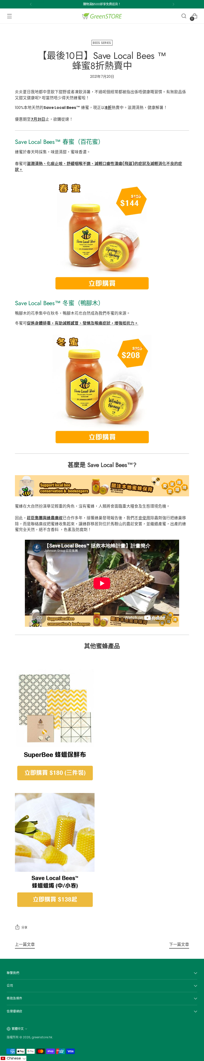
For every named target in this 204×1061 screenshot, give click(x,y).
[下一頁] (173, 4)
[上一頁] (30, 4)
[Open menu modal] (9, 16)
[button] (13, 1058)
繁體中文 (18, 1029)
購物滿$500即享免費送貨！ (102, 4)
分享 (24, 927)
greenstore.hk (42, 1037)
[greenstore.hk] (102, 16)
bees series (102, 43)
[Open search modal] (184, 16)
